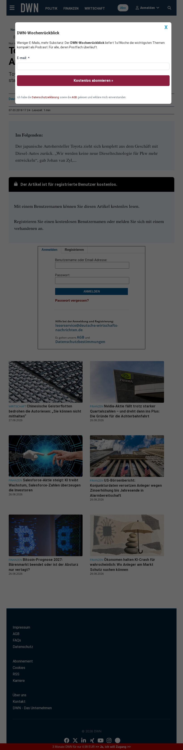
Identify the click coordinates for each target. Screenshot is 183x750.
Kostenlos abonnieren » (93, 80)
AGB (74, 97)
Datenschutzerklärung (45, 97)
